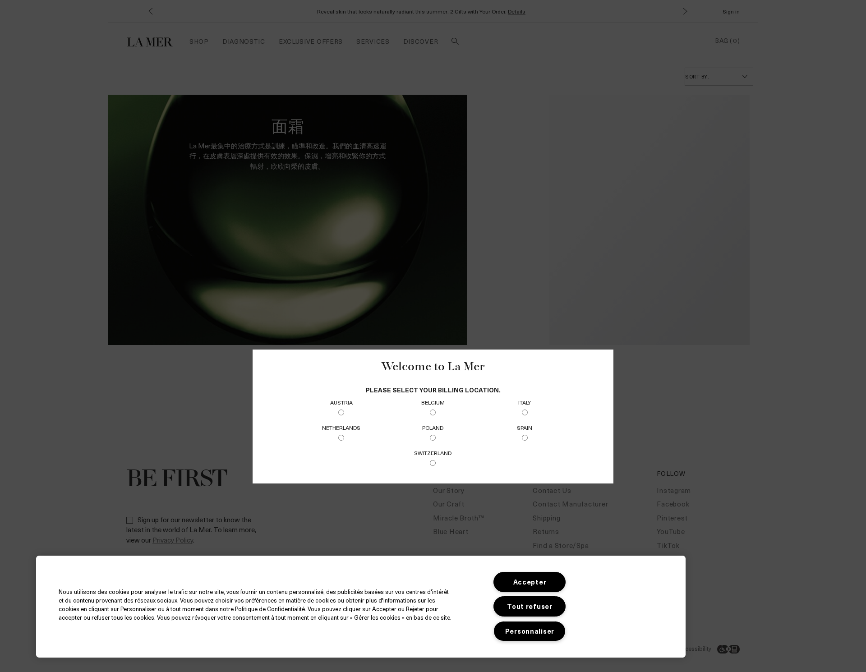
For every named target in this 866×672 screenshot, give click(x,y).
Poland (432, 427)
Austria (341, 402)
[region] (361, 607)
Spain (524, 427)
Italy (524, 402)
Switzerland (432, 453)
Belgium (433, 402)
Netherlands (341, 427)
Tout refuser (530, 606)
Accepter (530, 582)
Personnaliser (529, 631)
